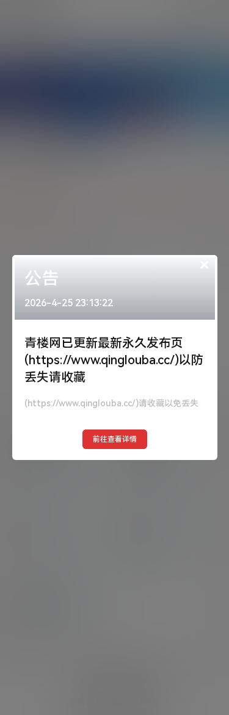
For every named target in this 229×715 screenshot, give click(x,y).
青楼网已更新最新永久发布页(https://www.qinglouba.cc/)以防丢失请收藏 (113, 360)
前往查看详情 (115, 439)
